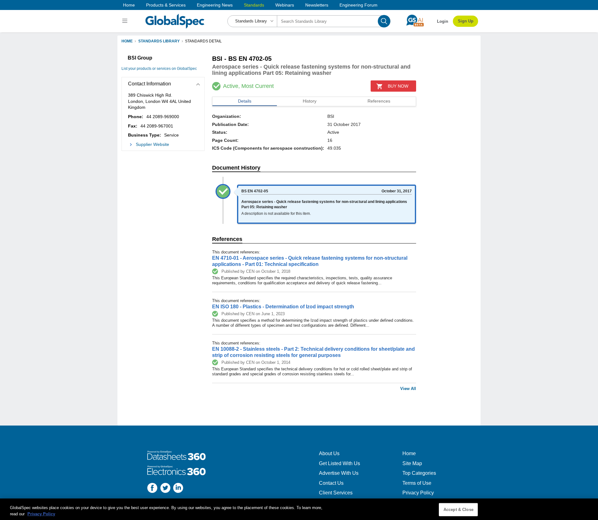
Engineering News (215, 4)
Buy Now (398, 86)
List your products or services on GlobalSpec (159, 68)
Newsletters (316, 4)
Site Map (412, 463)
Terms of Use (416, 483)
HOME (127, 41)
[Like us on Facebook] (152, 488)
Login (442, 21)
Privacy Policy (418, 492)
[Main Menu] (125, 21)
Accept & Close (458, 509)
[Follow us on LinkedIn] (178, 488)
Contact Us (331, 483)
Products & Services (166, 4)
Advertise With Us (338, 473)
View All (408, 388)
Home (129, 4)
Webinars (284, 4)
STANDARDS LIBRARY (159, 41)
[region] (299, 509)
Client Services (336, 492)
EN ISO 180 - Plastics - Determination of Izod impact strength (283, 306)
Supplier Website (152, 144)
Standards (254, 4)
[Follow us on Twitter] (165, 488)
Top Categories (419, 473)
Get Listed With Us (339, 463)
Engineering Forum (358, 4)
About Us (329, 453)
